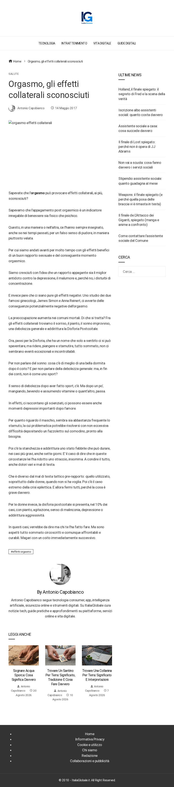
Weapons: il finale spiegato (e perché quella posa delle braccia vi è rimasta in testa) (140, 199)
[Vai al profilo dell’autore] (60, 574)
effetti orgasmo (22, 551)
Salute (13, 73)
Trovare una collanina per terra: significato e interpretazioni (97, 675)
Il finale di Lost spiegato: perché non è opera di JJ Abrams (136, 146)
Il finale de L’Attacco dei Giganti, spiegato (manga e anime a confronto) (138, 220)
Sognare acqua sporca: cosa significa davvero (24, 675)
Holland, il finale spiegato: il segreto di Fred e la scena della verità (141, 94)
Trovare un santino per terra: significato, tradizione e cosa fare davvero (60, 677)
